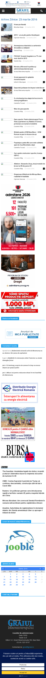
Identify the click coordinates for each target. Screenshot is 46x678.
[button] (42, 11)
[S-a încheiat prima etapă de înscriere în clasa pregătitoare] (6, 101)
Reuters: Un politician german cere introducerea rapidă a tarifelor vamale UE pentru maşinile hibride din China (23, 493)
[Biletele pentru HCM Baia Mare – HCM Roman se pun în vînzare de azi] (6, 135)
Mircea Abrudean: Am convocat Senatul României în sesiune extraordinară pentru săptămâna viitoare (23, 502)
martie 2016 (23, 569)
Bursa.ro (4, 467)
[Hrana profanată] (6, 27)
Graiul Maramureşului (22, 71)
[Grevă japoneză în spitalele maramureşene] (6, 80)
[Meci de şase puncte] (6, 111)
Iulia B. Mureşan (20, 82)
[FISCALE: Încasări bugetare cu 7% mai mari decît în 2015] (6, 59)
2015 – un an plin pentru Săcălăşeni (27, 35)
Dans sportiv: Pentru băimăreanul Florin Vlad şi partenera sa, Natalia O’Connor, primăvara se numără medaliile (28, 122)
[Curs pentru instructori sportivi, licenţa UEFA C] (6, 156)
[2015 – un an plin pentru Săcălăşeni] (6, 38)
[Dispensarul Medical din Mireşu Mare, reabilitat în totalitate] (6, 177)
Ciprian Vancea (19, 38)
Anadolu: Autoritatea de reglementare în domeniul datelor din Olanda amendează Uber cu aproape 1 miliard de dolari (22, 510)
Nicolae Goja (18, 27)
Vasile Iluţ (17, 61)
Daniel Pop (18, 50)
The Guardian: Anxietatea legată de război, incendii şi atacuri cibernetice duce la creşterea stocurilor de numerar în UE (23, 473)
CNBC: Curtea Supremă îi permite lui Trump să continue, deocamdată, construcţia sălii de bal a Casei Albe (22, 483)
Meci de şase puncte (21, 109)
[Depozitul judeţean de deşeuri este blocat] (6, 90)
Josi (3, 365)
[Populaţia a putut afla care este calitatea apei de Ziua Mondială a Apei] (6, 145)
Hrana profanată (20, 24)
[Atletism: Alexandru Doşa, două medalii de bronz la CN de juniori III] (6, 166)
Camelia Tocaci (19, 103)
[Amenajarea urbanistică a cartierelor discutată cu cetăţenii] (6, 48)
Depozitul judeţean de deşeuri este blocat (29, 88)
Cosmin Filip (18, 111)
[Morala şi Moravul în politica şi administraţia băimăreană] (6, 69)
